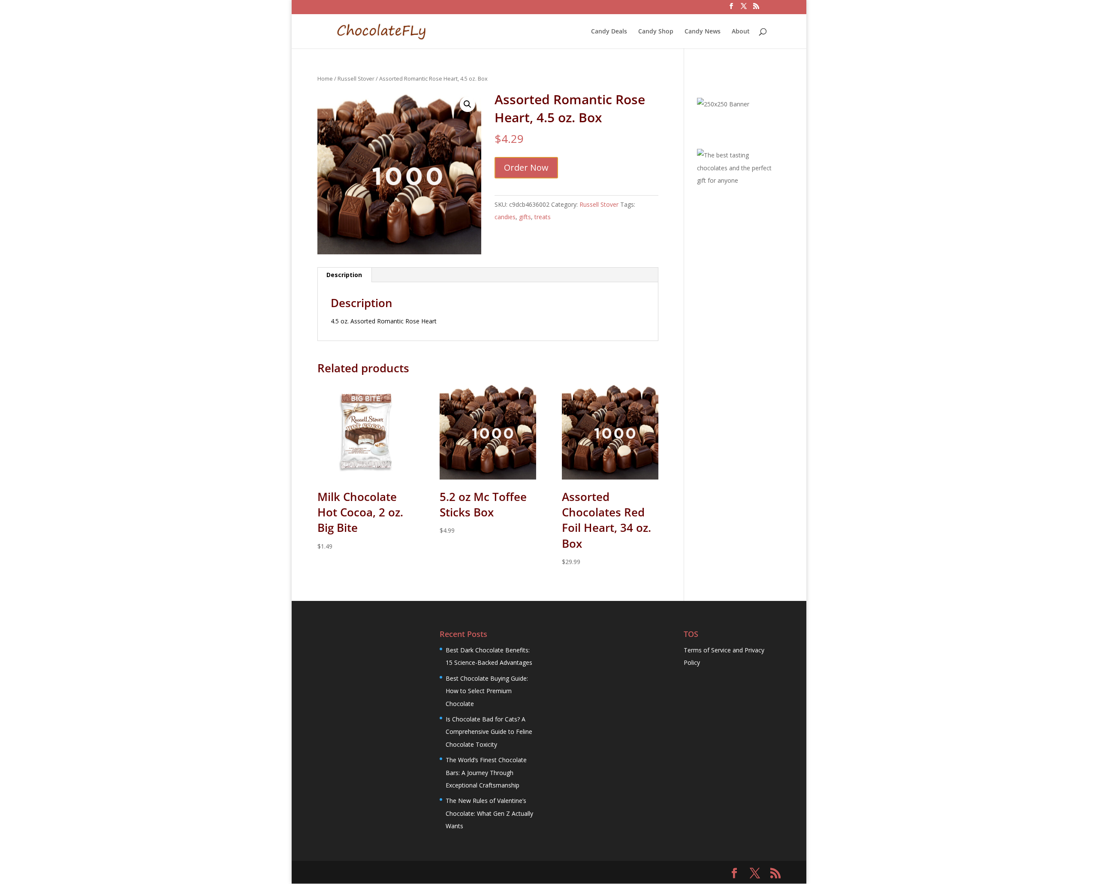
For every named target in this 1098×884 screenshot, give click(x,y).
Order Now (526, 167)
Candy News (703, 31)
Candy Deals (609, 31)
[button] (467, 104)
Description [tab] (344, 275)
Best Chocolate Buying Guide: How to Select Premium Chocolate (487, 691)
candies (505, 217)
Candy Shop (655, 31)
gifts (525, 217)
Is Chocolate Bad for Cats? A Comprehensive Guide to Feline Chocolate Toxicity (489, 731)
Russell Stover (356, 78)
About (741, 31)
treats (542, 217)
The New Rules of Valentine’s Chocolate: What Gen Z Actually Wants (489, 813)
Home (325, 78)
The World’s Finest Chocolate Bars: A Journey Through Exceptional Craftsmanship (486, 772)
